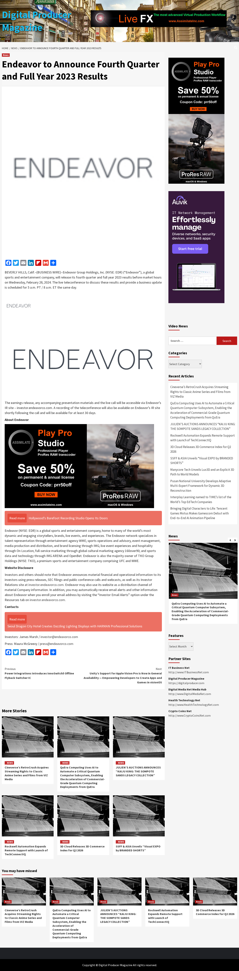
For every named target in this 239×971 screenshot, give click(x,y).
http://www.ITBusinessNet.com (188, 672)
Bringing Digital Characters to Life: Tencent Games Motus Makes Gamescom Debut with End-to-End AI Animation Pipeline (199, 513)
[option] (203, 585)
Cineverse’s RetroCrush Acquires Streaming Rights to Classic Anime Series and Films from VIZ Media (27, 773)
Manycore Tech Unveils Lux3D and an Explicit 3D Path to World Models (202, 472)
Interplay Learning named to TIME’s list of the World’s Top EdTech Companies (200, 499)
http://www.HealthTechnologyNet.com (193, 705)
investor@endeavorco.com (59, 637)
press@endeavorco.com (56, 644)
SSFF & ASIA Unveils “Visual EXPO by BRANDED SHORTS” (138, 848)
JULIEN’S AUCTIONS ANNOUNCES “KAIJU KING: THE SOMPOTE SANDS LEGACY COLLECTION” (138, 771)
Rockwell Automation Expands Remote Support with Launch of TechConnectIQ (26, 850)
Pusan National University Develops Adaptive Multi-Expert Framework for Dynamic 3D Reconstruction (200, 486)
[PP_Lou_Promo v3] (79, 466)
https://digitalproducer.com (186, 683)
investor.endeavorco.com (46, 585)
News (6, 55)
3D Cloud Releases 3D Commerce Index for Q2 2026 (82, 848)
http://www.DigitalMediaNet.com (189, 694)
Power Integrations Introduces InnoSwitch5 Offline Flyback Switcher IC (39, 673)
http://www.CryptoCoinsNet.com (189, 715)
